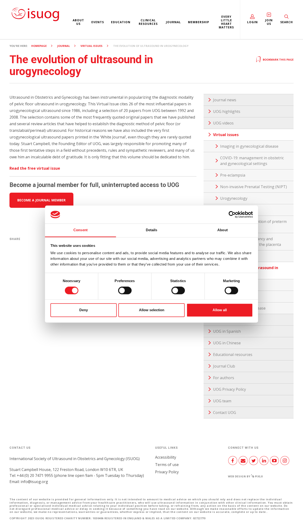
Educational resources (232, 354)
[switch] (125, 292)
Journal (173, 22)
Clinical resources (148, 22)
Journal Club (224, 366)
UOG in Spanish (227, 331)
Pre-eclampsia (232, 175)
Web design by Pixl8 (245, 476)
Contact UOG (224, 412)
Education (120, 22)
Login (252, 22)
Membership (198, 22)
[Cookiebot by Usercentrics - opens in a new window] (232, 214)
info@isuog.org (34, 481)
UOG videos (223, 123)
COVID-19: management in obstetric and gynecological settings (252, 160)
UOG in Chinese (227, 343)
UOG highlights (226, 111)
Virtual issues (91, 46)
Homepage (39, 46)
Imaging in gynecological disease (249, 146)
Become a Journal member (41, 200)
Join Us (269, 22)
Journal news (224, 99)
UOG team (222, 401)
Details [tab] (151, 230)
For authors (223, 377)
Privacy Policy (167, 472)
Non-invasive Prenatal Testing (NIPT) (253, 186)
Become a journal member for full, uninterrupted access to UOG (94, 185)
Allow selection (151, 310)
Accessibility (165, 457)
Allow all (220, 310)
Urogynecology (233, 198)
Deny (83, 310)
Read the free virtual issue (34, 168)
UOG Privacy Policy (229, 389)
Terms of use (167, 464)
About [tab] (222, 230)
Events (97, 22)
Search (286, 22)
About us (78, 22)
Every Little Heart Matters (226, 22)
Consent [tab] (80, 230)
